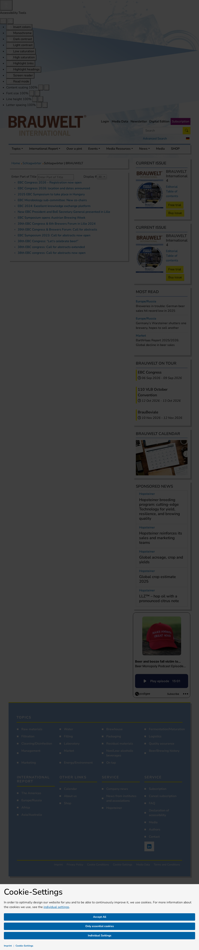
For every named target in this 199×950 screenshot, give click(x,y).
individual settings (56, 907)
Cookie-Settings (24, 945)
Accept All (99, 917)
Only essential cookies (99, 926)
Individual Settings (99, 935)
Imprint (8, 945)
